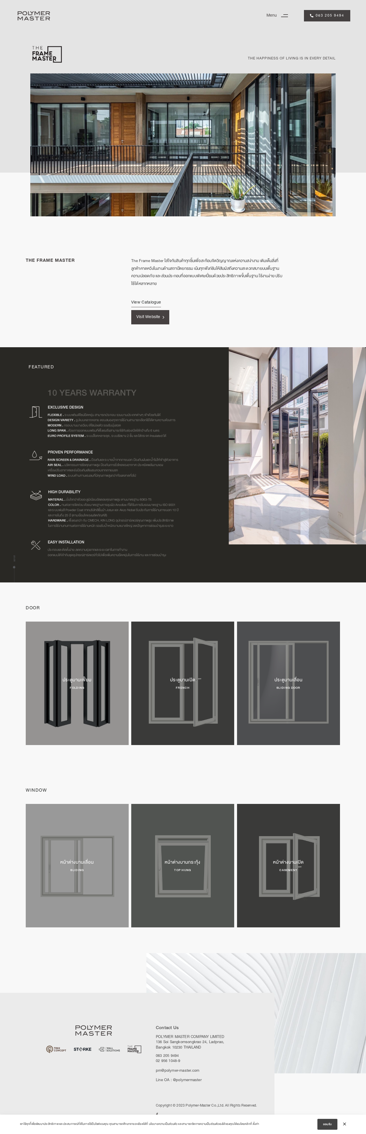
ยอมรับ (327, 1124)
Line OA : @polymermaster (179, 1080)
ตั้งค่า (256, 1124)
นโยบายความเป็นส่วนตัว (163, 1124)
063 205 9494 (167, 1056)
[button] (279, 16)
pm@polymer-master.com (177, 1071)
